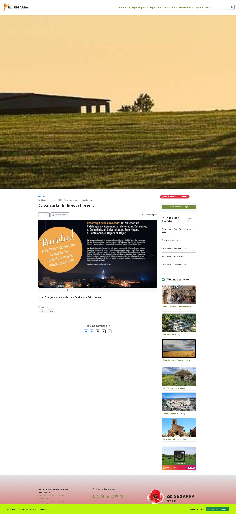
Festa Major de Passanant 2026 (174, 265)
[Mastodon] (98, 331)
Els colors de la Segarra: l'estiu (178, 361)
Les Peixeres (171, 334)
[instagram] (112, 496)
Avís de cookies (44, 498)
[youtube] (116, 496)
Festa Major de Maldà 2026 (172, 256)
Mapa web (42, 504)
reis (41, 311)
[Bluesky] (92, 331)
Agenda (199, 7)
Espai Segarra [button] (139, 7)
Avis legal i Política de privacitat (51, 495)
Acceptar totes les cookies (217, 509)
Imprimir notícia (61, 214)
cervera (50, 311)
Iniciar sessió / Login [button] (179, 207)
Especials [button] (154, 7)
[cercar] (232, 7)
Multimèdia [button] (185, 7)
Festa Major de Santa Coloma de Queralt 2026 (177, 230)
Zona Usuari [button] (169, 7)
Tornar (44, 214)
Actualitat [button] (123, 7)
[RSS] (121, 496)
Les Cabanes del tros (175, 388)
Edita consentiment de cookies (51, 501)
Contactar (52, 504)
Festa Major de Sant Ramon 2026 (175, 248)
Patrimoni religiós (174, 439)
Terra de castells (174, 413)
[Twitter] (104, 331)
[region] (118, 509)
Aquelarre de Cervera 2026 (172, 240)
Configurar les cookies (195, 509)
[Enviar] (109, 331)
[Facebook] (86, 331)
